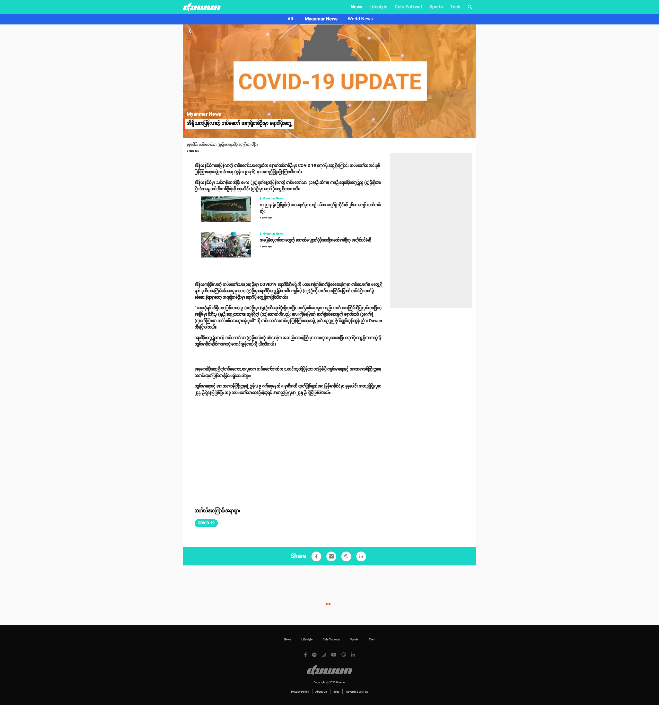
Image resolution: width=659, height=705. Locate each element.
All (290, 19)
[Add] (316, 556)
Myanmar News (321, 19)
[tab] (290, 19)
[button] (206, 523)
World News (360, 19)
